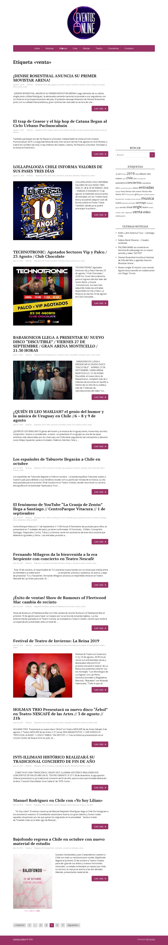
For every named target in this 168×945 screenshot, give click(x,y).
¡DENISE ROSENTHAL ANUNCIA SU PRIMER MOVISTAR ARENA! (54, 78)
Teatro (99, 48)
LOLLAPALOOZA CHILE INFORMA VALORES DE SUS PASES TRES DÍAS (57, 169)
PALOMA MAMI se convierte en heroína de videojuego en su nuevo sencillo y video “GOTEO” (135, 250)
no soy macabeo (93, 645)
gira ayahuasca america (71, 468)
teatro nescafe (86, 563)
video (147, 212)
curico (63, 518)
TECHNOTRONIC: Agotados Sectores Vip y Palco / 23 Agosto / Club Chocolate (60, 254)
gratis (141, 194)
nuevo (88, 355)
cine (135, 178)
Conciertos (113, 48)
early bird (68, 175)
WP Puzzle (150, 939)
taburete (96, 468)
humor (69, 425)
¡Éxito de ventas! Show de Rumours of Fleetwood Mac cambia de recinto (59, 600)
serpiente (76, 563)
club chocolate (51, 261)
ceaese (56, 130)
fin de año (66, 766)
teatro (102, 645)
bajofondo (50, 848)
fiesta (67, 261)
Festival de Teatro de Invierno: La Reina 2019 (56, 640)
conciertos (60, 175)
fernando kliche (55, 645)
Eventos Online (19, 939)
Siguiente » (73, 925)
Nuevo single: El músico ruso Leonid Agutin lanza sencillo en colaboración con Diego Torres (136, 270)
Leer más (98, 108)
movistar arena (130, 199)
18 (116, 174)
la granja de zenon (84, 518)
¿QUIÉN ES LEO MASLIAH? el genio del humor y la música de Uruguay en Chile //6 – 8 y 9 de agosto (58, 416)
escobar (80, 130)
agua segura (52, 85)
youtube (34, 520)
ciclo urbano (64, 130)
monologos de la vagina (77, 645)
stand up (75, 805)
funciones (130, 194)
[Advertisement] (135, 99)
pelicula (125, 203)
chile (53, 175)
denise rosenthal (71, 85)
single (137, 207)
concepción (56, 518)
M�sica (63, 48)
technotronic (75, 261)
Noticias (50, 48)
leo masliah (76, 425)
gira (75, 518)
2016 (124, 174)
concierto (61, 85)
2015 (120, 174)
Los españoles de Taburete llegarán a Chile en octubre (56, 461)
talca (15, 520)
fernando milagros (65, 563)
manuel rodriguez (60, 805)
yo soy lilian (89, 805)
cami (124, 179)
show (20, 87)
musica (84, 425)
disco (67, 355)
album (142, 173)
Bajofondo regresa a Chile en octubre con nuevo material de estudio (59, 841)
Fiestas (86, 48)
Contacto (129, 48)
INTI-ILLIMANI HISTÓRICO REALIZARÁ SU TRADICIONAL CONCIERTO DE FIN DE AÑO (54, 759)
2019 (45, 85)
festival (118, 192)
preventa (131, 203)
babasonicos (51, 355)
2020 (49, 175)
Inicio (37, 48)
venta (25, 87)
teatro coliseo (75, 606)
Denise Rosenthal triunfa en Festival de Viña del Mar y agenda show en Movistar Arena (136, 260)
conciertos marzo (126, 188)
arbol (48, 723)
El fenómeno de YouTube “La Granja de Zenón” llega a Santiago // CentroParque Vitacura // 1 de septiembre (59, 509)
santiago (84, 468)
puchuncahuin (89, 130)
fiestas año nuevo (133, 191)
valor (123, 213)
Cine (75, 48)
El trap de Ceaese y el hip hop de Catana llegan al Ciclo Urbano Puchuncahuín (60, 123)
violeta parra (120, 216)
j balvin (146, 194)
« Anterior (20, 925)
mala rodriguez (92, 85)
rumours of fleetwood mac (59, 606)
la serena (95, 518)
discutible (74, 355)
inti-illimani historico (78, 766)
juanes (151, 194)
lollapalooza (85, 175)
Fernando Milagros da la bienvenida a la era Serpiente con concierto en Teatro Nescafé (55, 556)
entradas (82, 85)
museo (138, 199)
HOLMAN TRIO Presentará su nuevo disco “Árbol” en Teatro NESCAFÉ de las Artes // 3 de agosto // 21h (60, 714)
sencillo (122, 207)
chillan (48, 518)
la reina (64, 645)
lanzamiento (120, 199)
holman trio (76, 723)
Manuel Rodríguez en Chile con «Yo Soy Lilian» (58, 800)
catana (50, 130)
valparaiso (21, 520)
